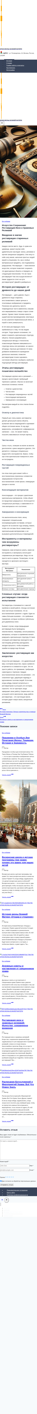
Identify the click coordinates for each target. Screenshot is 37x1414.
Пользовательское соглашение (17, 1190)
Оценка (2, 1177)
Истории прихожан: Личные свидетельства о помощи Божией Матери (17, 712)
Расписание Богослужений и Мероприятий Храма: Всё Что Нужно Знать (18, 1084)
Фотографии (10, 70)
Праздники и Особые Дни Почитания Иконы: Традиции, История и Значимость (18, 740)
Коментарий (4, 1161)
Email (32, 1170)
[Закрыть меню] (0, 1204)
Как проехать (10, 67)
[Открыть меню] (2, 123)
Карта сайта (11, 1192)
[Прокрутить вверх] (2, 1200)
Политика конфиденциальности (17, 1195)
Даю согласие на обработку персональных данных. (19, 1181)
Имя (31, 1165)
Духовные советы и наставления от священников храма (16, 720)
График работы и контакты (15, 65)
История (9, 61)
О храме (9, 63)
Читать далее (7, 775)
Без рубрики (6, 221)
